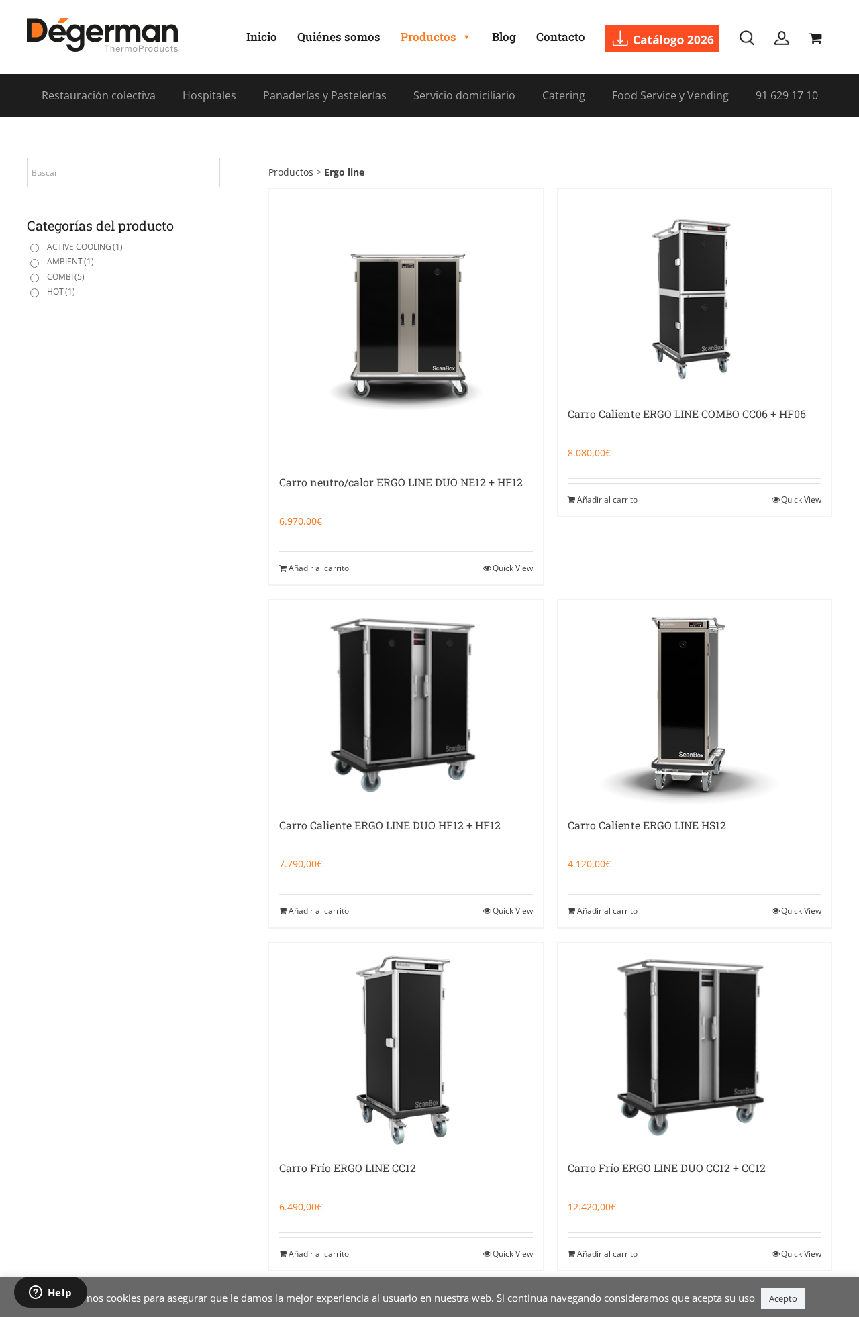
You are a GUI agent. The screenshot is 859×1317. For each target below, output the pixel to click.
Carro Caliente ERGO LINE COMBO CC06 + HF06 (687, 414)
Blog (504, 36)
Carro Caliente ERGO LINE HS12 (647, 825)
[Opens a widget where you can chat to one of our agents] (50, 1293)
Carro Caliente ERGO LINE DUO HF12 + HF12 (390, 825)
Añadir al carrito (319, 568)
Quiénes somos (339, 36)
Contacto (560, 36)
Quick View (513, 568)
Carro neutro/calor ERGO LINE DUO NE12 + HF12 (401, 482)
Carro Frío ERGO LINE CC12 (347, 1168)
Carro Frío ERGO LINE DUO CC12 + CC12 (667, 1168)
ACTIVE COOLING (85, 246)
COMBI (66, 276)
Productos (428, 36)
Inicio (261, 36)
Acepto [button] (783, 1298)
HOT (61, 291)
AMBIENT (70, 261)
